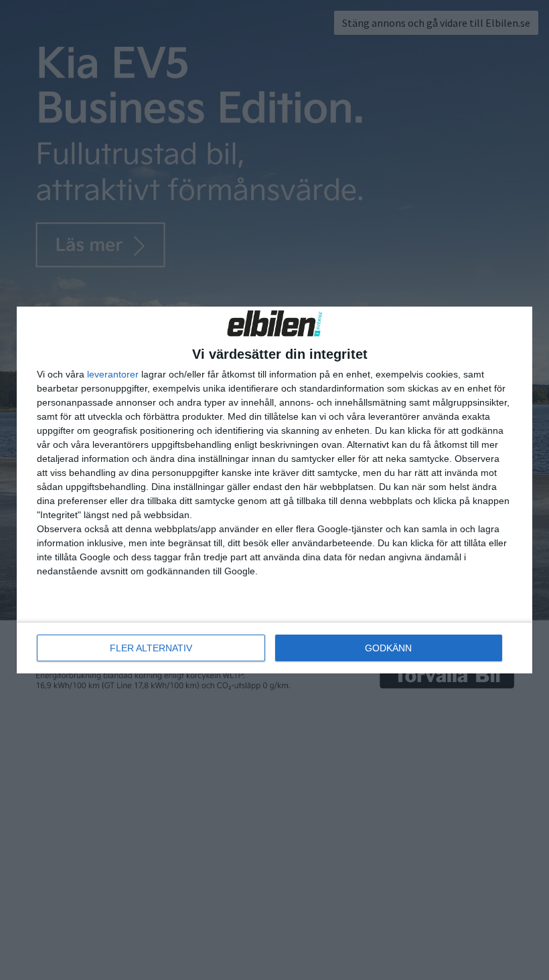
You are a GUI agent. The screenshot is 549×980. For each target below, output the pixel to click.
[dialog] (274, 490)
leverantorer (113, 374)
